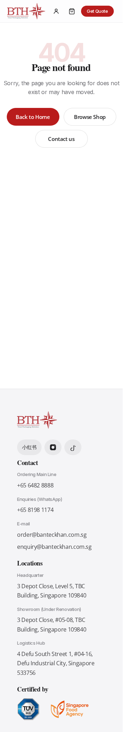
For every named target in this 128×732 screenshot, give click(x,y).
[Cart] (71, 11)
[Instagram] (53, 447)
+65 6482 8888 (35, 485)
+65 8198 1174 (35, 510)
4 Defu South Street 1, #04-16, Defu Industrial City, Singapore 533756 (55, 663)
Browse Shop (90, 116)
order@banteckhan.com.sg (51, 535)
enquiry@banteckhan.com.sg (54, 547)
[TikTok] (72, 447)
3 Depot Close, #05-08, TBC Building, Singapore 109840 (51, 624)
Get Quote (97, 11)
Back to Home (33, 116)
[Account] (56, 11)
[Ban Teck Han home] (26, 11)
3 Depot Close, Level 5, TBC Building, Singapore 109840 (51, 590)
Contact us (61, 138)
